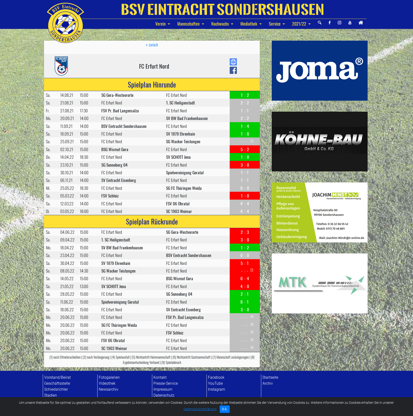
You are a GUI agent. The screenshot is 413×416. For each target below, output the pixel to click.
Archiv (267, 383)
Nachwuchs (220, 24)
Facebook (216, 377)
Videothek (107, 383)
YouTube (215, 383)
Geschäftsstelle (57, 383)
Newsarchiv (108, 389)
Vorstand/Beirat (57, 377)
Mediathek (248, 24)
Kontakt (160, 377)
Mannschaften (189, 24)
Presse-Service (165, 383)
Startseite (270, 377)
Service (275, 24)
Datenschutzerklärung (200, 409)
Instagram (216, 389)
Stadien (50, 395)
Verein (161, 24)
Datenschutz (163, 395)
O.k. (225, 409)
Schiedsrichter (56, 389)
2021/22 (299, 24)
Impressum (162, 389)
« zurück (152, 44)
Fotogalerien (109, 377)
